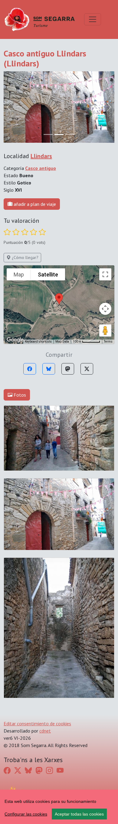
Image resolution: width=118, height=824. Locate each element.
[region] (59, 807)
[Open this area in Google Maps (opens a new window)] (15, 340)
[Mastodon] (67, 369)
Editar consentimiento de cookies (37, 723)
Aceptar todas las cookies (79, 814)
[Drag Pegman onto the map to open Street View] (105, 330)
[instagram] (49, 770)
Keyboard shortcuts (38, 341)
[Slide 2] (69, 134)
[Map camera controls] (105, 309)
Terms (108, 341)
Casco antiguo (40, 168)
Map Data (62, 341)
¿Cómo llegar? (24, 257)
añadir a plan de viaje (34, 204)
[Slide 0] (48, 134)
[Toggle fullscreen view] (105, 274)
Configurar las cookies (26, 814)
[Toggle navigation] (92, 19)
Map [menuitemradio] (19, 274)
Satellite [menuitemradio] (48, 274)
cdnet (45, 731)
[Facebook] (29, 369)
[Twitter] (86, 369)
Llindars (41, 156)
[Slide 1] (59, 134)
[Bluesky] (48, 369)
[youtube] (60, 770)
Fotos (19, 395)
